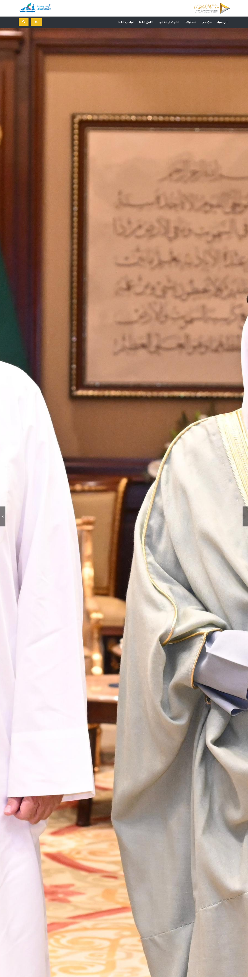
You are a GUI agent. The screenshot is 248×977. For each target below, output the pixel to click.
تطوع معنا (146, 22)
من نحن (207, 22)
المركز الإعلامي (169, 22)
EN (36, 22)
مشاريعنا (190, 22)
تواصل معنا (126, 22)
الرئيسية (222, 22)
